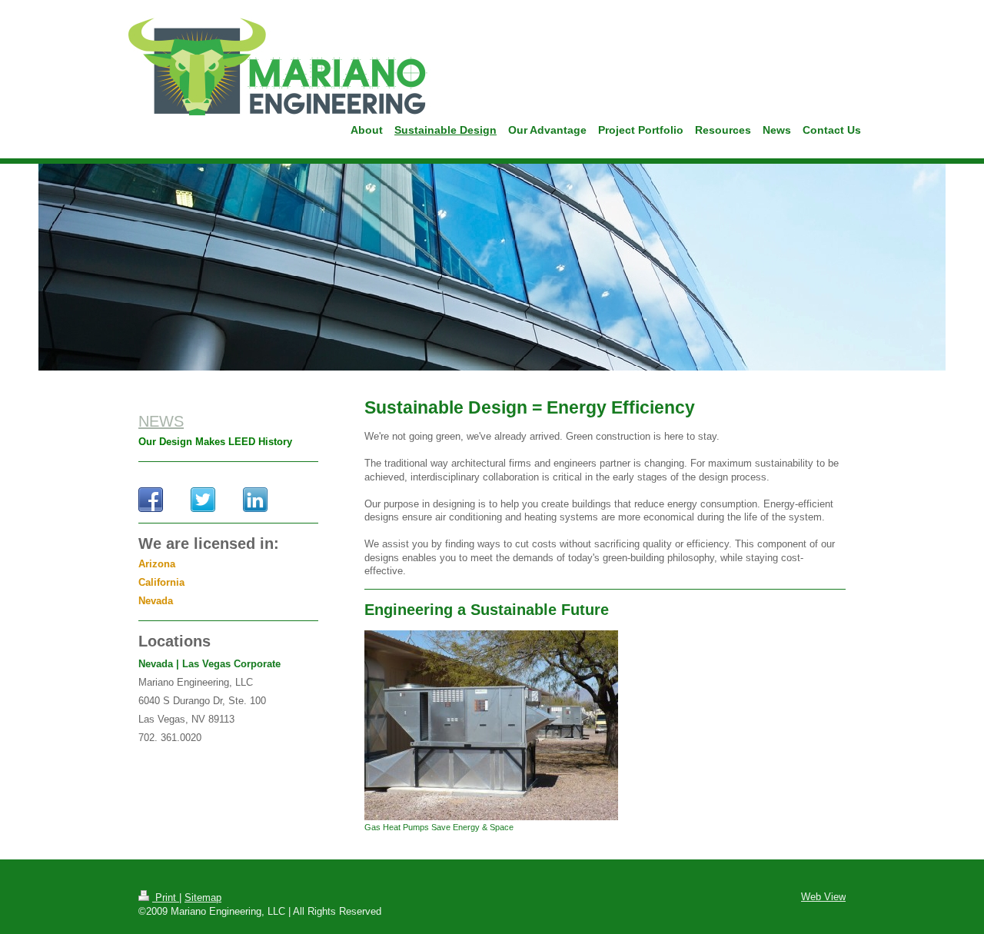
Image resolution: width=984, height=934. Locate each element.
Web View (823, 896)
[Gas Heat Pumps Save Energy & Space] (491, 725)
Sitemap (202, 897)
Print (165, 897)
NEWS (161, 421)
